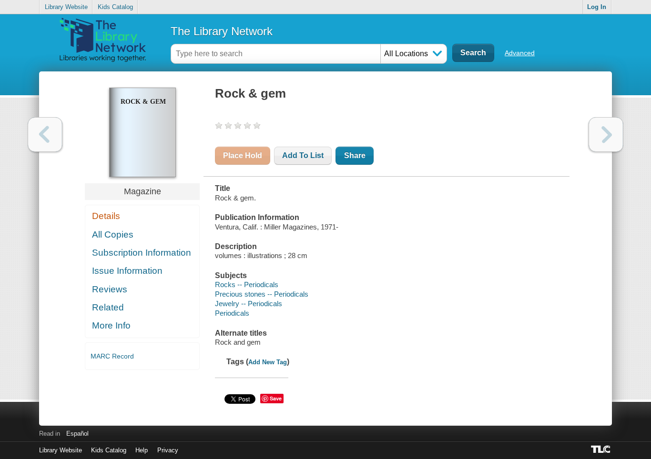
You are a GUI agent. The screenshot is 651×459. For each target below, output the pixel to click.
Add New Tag (267, 362)
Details (106, 216)
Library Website (66, 6)
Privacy (167, 450)
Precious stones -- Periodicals (261, 294)
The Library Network (222, 31)
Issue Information (127, 271)
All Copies (112, 234)
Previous (45, 134)
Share (355, 155)
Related (108, 307)
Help (141, 450)
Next (606, 134)
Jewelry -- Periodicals (248, 303)
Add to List (303, 155)
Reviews (109, 289)
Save (276, 398)
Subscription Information (141, 253)
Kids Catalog (115, 6)
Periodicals (232, 313)
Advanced (520, 53)
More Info (111, 325)
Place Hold (242, 155)
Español (77, 433)
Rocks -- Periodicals (246, 284)
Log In (596, 6)
